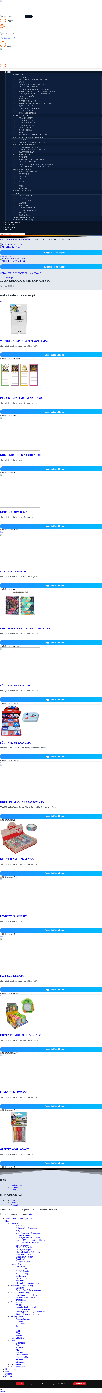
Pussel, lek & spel (28, 101)
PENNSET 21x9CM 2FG (14, 916)
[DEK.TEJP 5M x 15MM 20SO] (20, 854)
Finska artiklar (27, 208)
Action (22, 77)
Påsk (21, 186)
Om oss (14, 1203)
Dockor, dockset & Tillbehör (34, 89)
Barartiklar (25, 196)
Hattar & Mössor (27, 162)
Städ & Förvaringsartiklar (33, 150)
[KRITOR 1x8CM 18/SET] (20, 507)
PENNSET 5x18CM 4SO (14, 1092)
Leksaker (18, 75)
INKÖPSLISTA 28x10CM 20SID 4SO (21, 398)
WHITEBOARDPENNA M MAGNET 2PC (24, 340)
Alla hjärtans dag (28, 172)
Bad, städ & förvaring (24, 145)
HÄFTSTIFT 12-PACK (10, 247)
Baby (21, 82)
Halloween (24, 176)
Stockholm (24, 215)
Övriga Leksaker (27, 113)
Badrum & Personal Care (32, 147)
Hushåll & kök (21, 116)
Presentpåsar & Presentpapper (34, 142)
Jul (20, 179)
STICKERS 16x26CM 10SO (12, 261)
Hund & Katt (25, 201)
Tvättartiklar (26, 152)
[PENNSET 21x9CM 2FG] (20, 911)
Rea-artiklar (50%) (23, 220)
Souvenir (23, 205)
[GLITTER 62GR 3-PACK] (20, 1144)
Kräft (22, 184)
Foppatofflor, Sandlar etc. (33, 159)
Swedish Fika (25, 130)
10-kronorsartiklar (24, 217)
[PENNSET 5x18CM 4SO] (20, 1087)
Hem (2, 239)
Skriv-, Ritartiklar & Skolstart (35, 103)
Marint (22, 203)
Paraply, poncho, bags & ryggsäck (36, 164)
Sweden (22, 213)
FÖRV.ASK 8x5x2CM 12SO (15, 685)
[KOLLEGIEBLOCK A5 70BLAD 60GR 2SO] (20, 623)
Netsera (31, 1214)
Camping (23, 198)
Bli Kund (14, 1187)
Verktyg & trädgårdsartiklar (35, 167)
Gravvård (24, 174)
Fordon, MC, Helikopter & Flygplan (37, 91)
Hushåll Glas (26, 120)
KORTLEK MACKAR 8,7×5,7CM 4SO (22, 802)
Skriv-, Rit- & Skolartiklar (24, 239)
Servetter (24, 132)
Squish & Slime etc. (28, 106)
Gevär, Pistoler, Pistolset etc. (34, 94)
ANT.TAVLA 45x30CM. (13, 571)
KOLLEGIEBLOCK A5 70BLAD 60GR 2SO (25, 628)
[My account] (3, 65)
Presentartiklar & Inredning (28, 137)
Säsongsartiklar (22, 169)
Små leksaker (26, 111)
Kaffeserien (25, 128)
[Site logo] (14, 14)
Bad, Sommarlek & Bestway (33, 84)
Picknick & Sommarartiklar (33, 135)
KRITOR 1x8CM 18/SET (14, 512)
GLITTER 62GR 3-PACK (14, 1149)
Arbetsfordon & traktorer (33, 80)
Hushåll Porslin (27, 123)
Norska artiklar (27, 210)
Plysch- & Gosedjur (28, 99)
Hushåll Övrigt (27, 125)
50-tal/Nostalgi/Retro (9, 807)
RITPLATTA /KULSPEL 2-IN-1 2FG (20, 1035)
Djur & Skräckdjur (28, 87)
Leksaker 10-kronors (30, 108)
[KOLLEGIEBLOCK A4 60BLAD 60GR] (20, 450)
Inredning (24, 140)
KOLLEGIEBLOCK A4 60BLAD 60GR (22, 455)
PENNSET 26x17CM (12, 975)
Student (23, 188)
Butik (13, 1200)
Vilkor (13, 1190)
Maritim (3, 748)
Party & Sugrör (27, 96)
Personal (14, 1205)
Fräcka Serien (26, 118)
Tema (16, 193)
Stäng (2, 1392)
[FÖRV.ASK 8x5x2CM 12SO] (20, 680)
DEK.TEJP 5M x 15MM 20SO (17, 859)
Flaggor (23, 157)
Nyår (21, 181)
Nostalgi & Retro (22, 191)
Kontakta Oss (16, 1185)
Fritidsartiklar (21, 155)
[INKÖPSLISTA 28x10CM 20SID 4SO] (20, 393)
